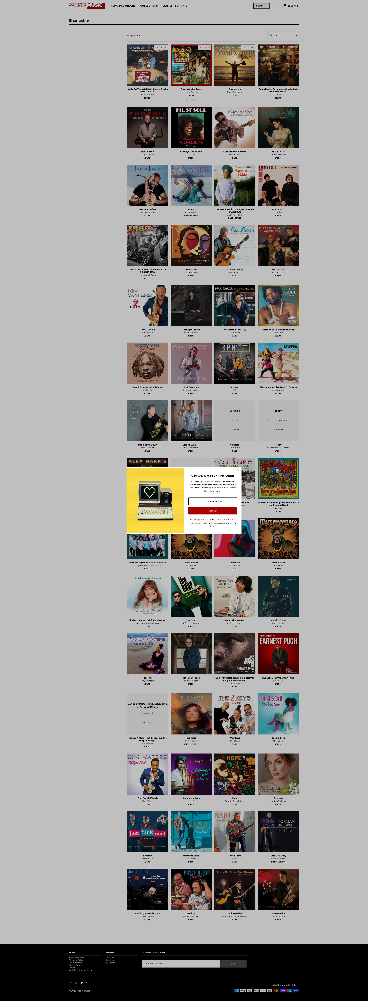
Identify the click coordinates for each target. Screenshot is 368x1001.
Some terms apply (212, 491)
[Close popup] (238, 470)
